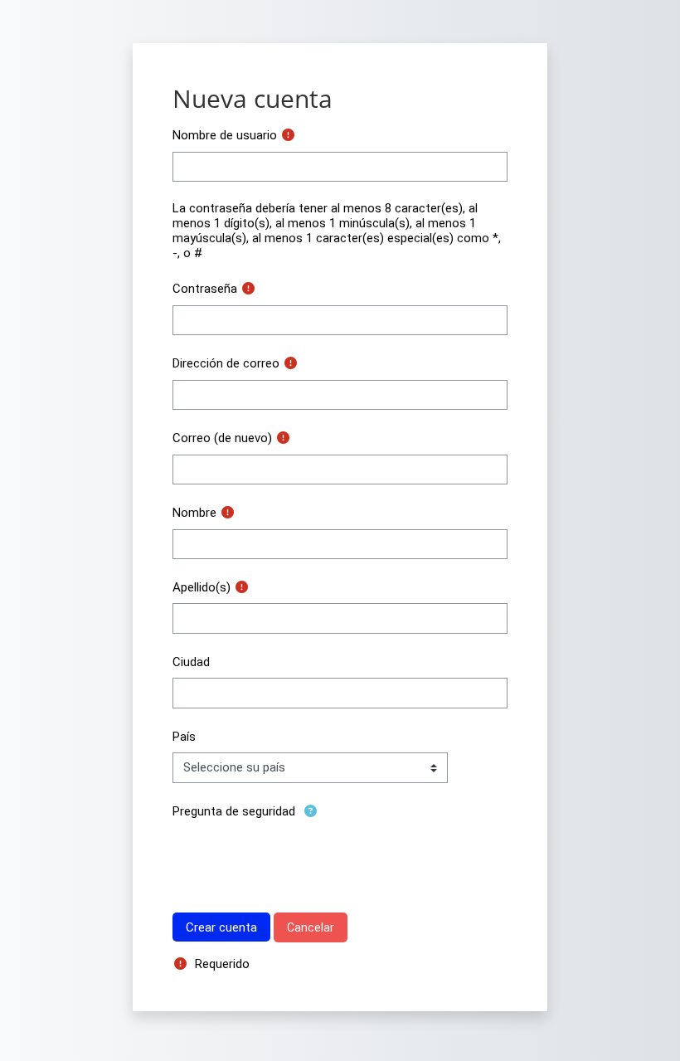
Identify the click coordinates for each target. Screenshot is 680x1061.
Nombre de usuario (224, 135)
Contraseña (204, 288)
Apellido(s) (201, 587)
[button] (310, 811)
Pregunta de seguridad (233, 811)
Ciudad (191, 662)
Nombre (194, 512)
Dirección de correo (225, 363)
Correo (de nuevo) (222, 438)
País (184, 736)
